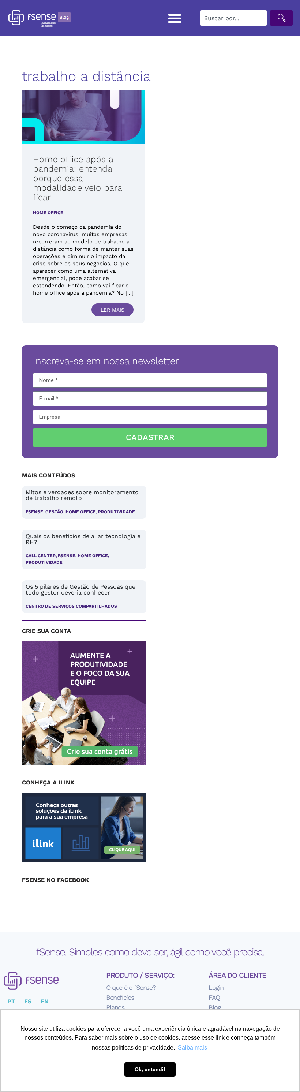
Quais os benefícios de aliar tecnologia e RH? (83, 539)
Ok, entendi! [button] (150, 1069)
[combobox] (233, 18)
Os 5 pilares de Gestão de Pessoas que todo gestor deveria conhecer (80, 589)
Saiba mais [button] (192, 1047)
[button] (175, 18)
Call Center (41, 555)
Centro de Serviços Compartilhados (71, 606)
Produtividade (116, 511)
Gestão (54, 511)
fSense (34, 511)
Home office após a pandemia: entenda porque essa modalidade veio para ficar (77, 178)
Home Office (48, 212)
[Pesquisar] (281, 18)
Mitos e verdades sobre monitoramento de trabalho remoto (82, 495)
